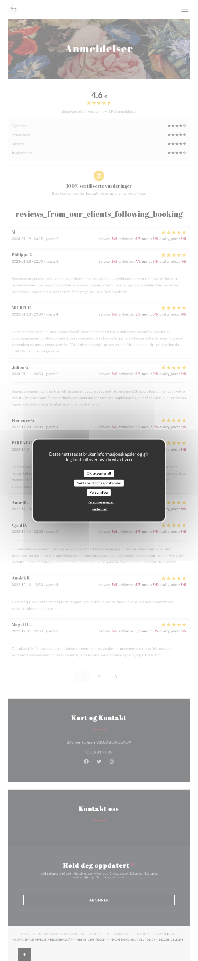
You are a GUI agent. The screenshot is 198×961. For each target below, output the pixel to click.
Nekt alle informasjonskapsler (99, 483)
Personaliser (99, 492)
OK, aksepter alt (99, 473)
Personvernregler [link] (101, 502)
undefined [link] (99, 509)
